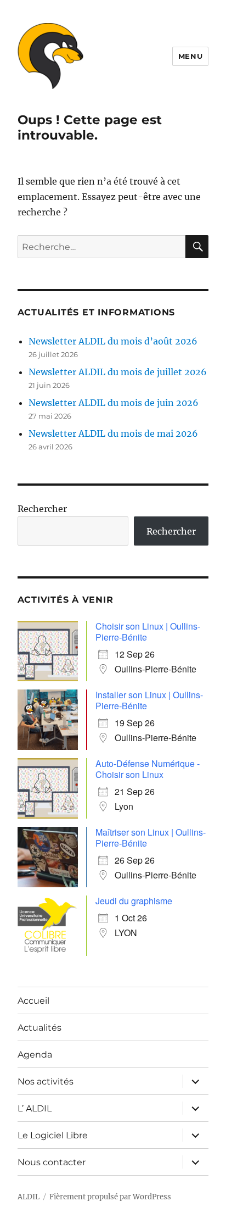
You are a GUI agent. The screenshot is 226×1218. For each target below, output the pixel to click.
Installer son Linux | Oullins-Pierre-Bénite (149, 700)
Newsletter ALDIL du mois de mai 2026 (113, 433)
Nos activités (46, 1081)
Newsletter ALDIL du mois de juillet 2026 (118, 371)
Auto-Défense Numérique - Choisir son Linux (147, 769)
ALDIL (28, 1197)
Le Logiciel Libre (53, 1135)
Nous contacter (52, 1162)
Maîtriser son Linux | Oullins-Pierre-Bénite (150, 837)
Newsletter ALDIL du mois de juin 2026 (114, 402)
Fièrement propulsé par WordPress (110, 1197)
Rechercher (42, 508)
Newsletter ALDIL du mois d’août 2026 (113, 341)
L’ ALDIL (35, 1108)
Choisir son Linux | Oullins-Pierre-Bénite (147, 631)
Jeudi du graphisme (133, 900)
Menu (190, 56)
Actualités (39, 1027)
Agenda (35, 1054)
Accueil (33, 1000)
